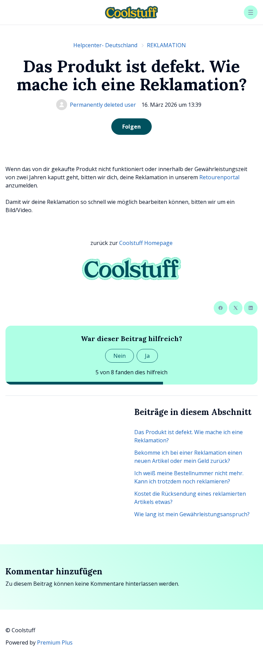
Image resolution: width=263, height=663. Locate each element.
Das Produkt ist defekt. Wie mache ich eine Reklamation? (188, 436)
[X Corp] (235, 308)
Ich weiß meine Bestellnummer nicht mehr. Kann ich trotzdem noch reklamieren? (188, 477)
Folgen (131, 126)
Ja (147, 356)
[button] (251, 12)
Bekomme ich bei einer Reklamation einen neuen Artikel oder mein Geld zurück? (188, 457)
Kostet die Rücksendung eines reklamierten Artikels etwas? (190, 498)
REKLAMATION (166, 45)
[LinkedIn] (251, 308)
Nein (119, 356)
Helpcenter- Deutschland (105, 45)
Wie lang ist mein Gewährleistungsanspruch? (192, 514)
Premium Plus (55, 642)
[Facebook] (220, 308)
